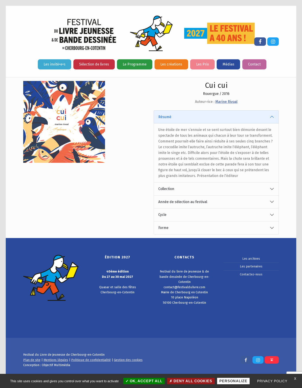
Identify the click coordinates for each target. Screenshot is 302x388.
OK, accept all (145, 381)
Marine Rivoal (226, 102)
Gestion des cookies (128, 360)
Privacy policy (272, 381)
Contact (254, 64)
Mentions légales (56, 360)
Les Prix (202, 64)
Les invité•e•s (54, 64)
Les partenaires (251, 266)
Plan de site (31, 360)
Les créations (171, 64)
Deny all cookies (192, 381)
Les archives (251, 259)
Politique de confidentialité (91, 360)
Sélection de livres (94, 64)
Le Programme (135, 64)
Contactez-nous (251, 274)
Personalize (233, 381)
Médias (228, 64)
